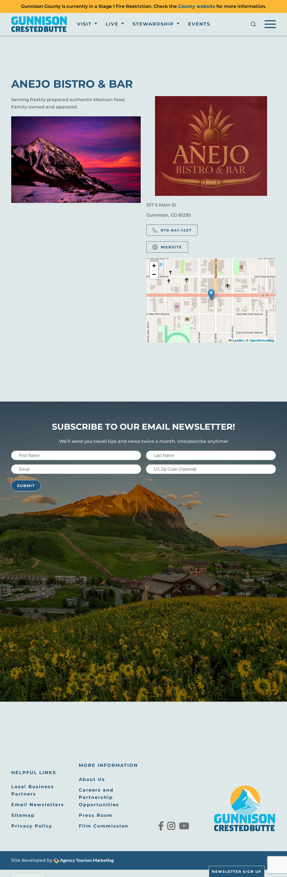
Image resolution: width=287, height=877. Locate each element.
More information (108, 765)
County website (196, 6)
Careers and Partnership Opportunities (99, 797)
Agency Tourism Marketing (86, 860)
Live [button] (112, 24)
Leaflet (238, 340)
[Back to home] (39, 24)
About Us (92, 779)
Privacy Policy (31, 826)
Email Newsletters (37, 804)
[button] (253, 24)
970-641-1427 (176, 230)
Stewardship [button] (153, 24)
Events (199, 24)
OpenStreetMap (261, 340)
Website (171, 247)
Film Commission (103, 826)
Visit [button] (84, 24)
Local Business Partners (32, 790)
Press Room (96, 815)
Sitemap (23, 815)
